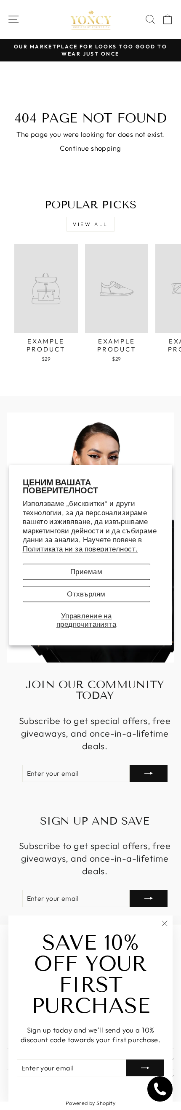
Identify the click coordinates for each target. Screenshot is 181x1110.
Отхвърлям (86, 594)
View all (90, 224)
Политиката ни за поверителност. (80, 548)
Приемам (86, 571)
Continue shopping (90, 148)
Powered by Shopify (90, 1102)
